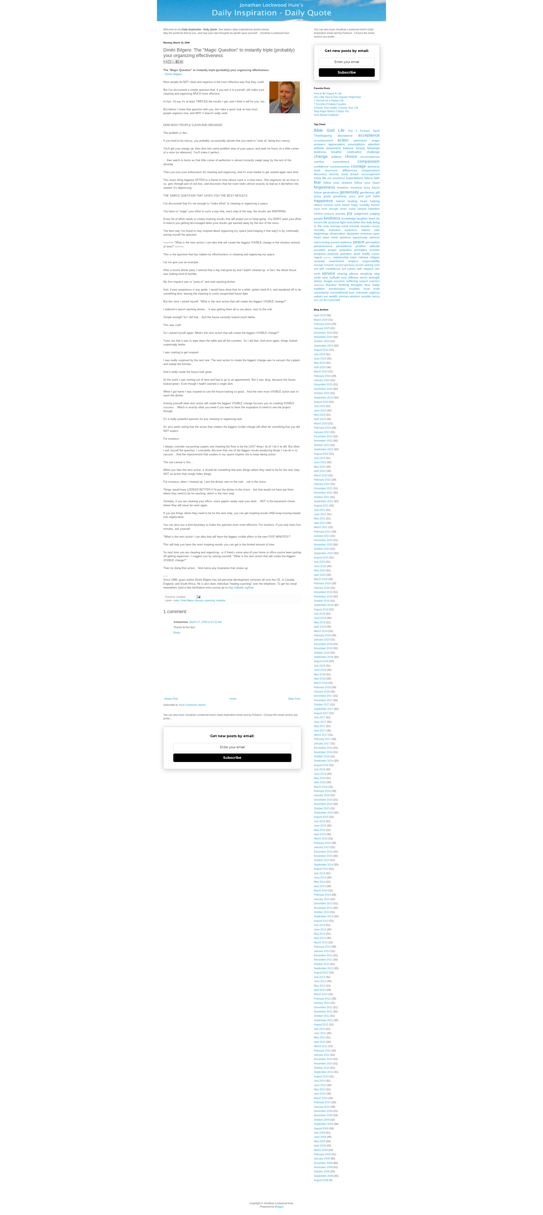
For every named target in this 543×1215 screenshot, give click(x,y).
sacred (339, 265)
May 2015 (319, 830)
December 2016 (323, 747)
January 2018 (322, 691)
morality (319, 230)
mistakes (366, 226)
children (336, 156)
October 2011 (321, 1015)
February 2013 (322, 946)
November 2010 (323, 1063)
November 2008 (323, 1167)
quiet (357, 253)
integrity (362, 208)
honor (346, 205)
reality (366, 253)
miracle (354, 226)
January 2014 (322, 899)
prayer (332, 250)
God (330, 130)
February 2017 (322, 739)
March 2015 (321, 838)
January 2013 (322, 951)
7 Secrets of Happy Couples (330, 104)
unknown (362, 292)
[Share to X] (173, 62)
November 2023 (323, 388)
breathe (336, 152)
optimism (374, 237)
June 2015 (320, 825)
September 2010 (323, 1072)
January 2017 (322, 743)
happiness (323, 201)
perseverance (323, 246)
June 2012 (320, 981)
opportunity (360, 237)
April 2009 (320, 1145)
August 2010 (321, 1076)
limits (350, 222)
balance (348, 148)
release (363, 257)
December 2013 (323, 903)
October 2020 (322, 548)
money (376, 226)
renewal (319, 261)
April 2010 (320, 1093)
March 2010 (321, 1098)
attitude (319, 148)
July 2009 (319, 1132)
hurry (317, 208)
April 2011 (320, 1041)
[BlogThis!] (169, 62)
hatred (340, 201)
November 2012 (323, 959)
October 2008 (322, 1171)
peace (358, 242)
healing (352, 201)
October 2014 (322, 860)
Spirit (376, 130)
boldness (320, 152)
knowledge (348, 218)
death (317, 170)
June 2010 (320, 1085)
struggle (328, 281)
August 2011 (321, 1024)
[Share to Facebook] (177, 62)
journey (341, 213)
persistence (344, 246)
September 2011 (323, 1020)
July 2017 (319, 717)
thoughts (356, 285)
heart (363, 201)
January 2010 (322, 1106)
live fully (366, 222)
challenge (373, 152)
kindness (332, 218)
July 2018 (319, 665)
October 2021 (322, 497)
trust (367, 288)
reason (376, 253)
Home (233, 698)
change (321, 156)
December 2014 (323, 851)
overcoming (322, 242)
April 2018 (320, 678)
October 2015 (322, 808)
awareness (333, 148)
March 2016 (321, 786)
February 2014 (322, 894)
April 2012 (320, 989)
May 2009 (319, 1141)
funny (367, 187)
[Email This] (165, 62)
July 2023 (319, 406)
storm (363, 277)
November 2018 (323, 648)
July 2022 (319, 458)
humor (375, 205)
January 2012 (322, 1002)
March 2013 (321, 942)
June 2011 (320, 1033)
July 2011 (319, 1029)
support (363, 281)
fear (317, 182)
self (316, 268)
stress (318, 281)
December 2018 (323, 644)
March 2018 (321, 682)
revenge (318, 265)
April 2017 (320, 730)
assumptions (356, 144)
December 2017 (323, 695)
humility (365, 205)
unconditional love (342, 292)
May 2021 (319, 518)
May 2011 (319, 1037)
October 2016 (322, 756)
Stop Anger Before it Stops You (331, 111)
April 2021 (320, 523)
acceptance (369, 135)
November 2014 (323, 855)
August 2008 (321, 1180)
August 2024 (321, 349)
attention (374, 144)
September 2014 (323, 864)
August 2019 (321, 609)
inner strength (330, 208)
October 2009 (322, 1119)
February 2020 (322, 583)
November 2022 (323, 440)
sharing (342, 273)
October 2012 (322, 964)
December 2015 (323, 799)
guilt (368, 196)
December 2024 (323, 332)
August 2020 (321, 557)
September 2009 (323, 1124)
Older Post (294, 698)
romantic (329, 265)
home (337, 205)
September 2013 (323, 916)
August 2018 (321, 661)
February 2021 (322, 531)
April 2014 (320, 886)
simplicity (220, 600)
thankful (331, 285)
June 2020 (320, 566)
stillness (353, 277)
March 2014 (321, 890)
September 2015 (323, 812)
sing (377, 273)
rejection (327, 257)
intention (374, 208)
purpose (333, 253)
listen (356, 222)
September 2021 (323, 501)
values (318, 296)
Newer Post (171, 698)
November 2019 (323, 596)
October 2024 (322, 341)
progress (320, 253)
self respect (365, 268)
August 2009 (321, 1128)
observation (337, 233)
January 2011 (322, 1054)
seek (377, 265)
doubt (344, 174)
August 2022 (321, 453)
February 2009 (322, 1154)
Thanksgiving (323, 135)
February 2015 (322, 843)
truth (377, 288)
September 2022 (323, 449)
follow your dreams (337, 182)
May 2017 (319, 726)
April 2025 (320, 315)
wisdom (355, 296)
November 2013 (323, 907)
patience (346, 242)
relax (353, 257)
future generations (326, 192)
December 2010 (323, 1059)
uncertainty (321, 292)
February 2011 (322, 1050)
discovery (320, 174)
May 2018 (319, 674)
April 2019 (320, 626)
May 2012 (319, 985)
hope (354, 205)
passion (335, 242)
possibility (319, 250)
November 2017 (323, 700)
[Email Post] (197, 597)
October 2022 (322, 445)
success (339, 281)
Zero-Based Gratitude (326, 114)
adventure (360, 140)
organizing (209, 600)
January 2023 (322, 432)
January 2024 (322, 380)
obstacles (353, 233)
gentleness (367, 192)
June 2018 (320, 669)
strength (374, 277)
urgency (374, 292)
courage (358, 166)
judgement (361, 213)
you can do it (321, 300)
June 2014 (320, 877)
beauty (360, 148)
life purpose (331, 222)
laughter (362, 218)
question (346, 253)
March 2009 (321, 1150)
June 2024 (320, 358)
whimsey (344, 296)
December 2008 (323, 1163)
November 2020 (323, 544)
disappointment (371, 170)
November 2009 (323, 1115)
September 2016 (323, 760)
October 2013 (322, 912)
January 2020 (322, 587)
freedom (342, 187)
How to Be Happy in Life (328, 93)
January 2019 (322, 639)
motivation (335, 230)
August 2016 (321, 765)
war (326, 296)
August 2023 (321, 401)
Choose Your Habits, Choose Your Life (336, 107)
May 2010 (319, 1089)
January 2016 (322, 795)
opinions (345, 237)
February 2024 (322, 376)
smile (317, 277)
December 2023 (323, 384)
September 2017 (323, 708)
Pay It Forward (359, 130)
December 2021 (323, 488)
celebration (354, 152)
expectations (354, 178)
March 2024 (321, 371)
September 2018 (323, 657)
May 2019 (319, 622)
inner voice (348, 208)
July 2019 (319, 613)
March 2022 (321, 475)
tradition (319, 288)
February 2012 (322, 998)
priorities (375, 250)
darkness (373, 166)
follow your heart (367, 182)
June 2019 (320, 618)
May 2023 (319, 414)
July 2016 (319, 769)
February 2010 (322, 1102)
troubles (354, 288)
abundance (345, 135)
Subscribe (232, 758)
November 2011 (323, 1011)
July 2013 (319, 925)
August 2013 (321, 920)
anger (376, 140)
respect (353, 261)
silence (353, 273)
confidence (321, 166)
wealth (333, 296)
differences (349, 170)
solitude (334, 277)
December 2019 (323, 592)
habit (376, 196)
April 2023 (320, 419)
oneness (366, 233)
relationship (341, 257)
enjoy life (320, 178)
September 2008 (323, 1175)
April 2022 (320, 471)
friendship (356, 187)
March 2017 (321, 734)
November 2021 (323, 492)
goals (327, 196)
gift (378, 192)
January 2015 (322, 847)
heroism (328, 205)
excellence (339, 178)
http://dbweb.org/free (241, 587)
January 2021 (322, 535)
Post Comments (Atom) (192, 704)
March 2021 (321, 527)
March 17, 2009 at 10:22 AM (205, 622)
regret (318, 257)
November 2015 (323, 804)
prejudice (345, 250)
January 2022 (322, 483)
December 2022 (323, 436)
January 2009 (322, 1158)
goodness (339, 196)
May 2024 (319, 362)
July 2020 (319, 561)
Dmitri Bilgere (173, 74)
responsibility (371, 261)
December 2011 (323, 1007)
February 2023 (322, 427)
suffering (352, 281)
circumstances (370, 156)
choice (351, 156)
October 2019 (322, 600)
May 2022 (319, 466)
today (376, 285)
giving (317, 196)
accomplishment (323, 140)
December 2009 (323, 1111)
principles (360, 250)
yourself (334, 300)
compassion (368, 161)
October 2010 (322, 1067)
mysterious (351, 230)
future (376, 187)
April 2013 (320, 938)
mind (344, 226)
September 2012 (323, 968)
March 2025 (321, 319)
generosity (349, 192)
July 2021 (319, 510)
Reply (177, 632)
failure (368, 178)
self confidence (329, 268)
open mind (330, 237)
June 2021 (320, 514)
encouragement (370, 174)
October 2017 (322, 704)
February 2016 (322, 791)
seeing (368, 265)
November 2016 (323, 752)
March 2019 (321, 631)
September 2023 (323, 397)
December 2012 (323, 955)
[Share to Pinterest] (181, 62)
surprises (374, 281)
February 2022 (322, 479)
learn (372, 218)
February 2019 (322, 635)
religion (375, 257)
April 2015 (320, 834)
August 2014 (321, 868)
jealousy (329, 213)
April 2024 (320, 367)
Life (341, 130)
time (367, 285)
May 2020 (319, 570)
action (342, 140)
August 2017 (321, 713)
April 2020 (320, 574)
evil (329, 178)
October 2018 (322, 652)
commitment (341, 161)
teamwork (319, 285)
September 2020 (323, 553)
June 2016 (320, 773)
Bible (318, 130)
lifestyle (199, 600)
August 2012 (321, 972)
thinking (344, 285)
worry (376, 296)
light (343, 222)
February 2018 (322, 687)
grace (352, 196)
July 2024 (319, 354)
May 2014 (319, 881)
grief (360, 196)
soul (344, 277)
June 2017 (320, 721)
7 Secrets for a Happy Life (329, 100)
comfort (319, 161)
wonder (366, 296)
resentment (336, 261)
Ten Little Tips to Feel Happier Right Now (337, 97)
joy (349, 213)
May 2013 (319, 933)
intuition (318, 213)
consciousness (340, 166)
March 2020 (321, 579)
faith (377, 178)
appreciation (336, 144)
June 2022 (320, 462)
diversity (334, 174)
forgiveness (324, 187)
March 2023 (321, 423)
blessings (373, 148)
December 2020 (323, 540)
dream (354, 174)
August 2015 (321, 816)
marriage (335, 226)
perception (372, 242)
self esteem (348, 268)
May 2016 (319, 778)
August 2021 (321, 505)
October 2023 (322, 393)
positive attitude (368, 246)
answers (319, 144)
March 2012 (321, 994)
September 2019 (323, 605)
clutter (176, 600)
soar (325, 277)
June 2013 (320, 929)
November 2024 (323, 337)
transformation (337, 288)
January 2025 (322, 328)
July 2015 (319, 821)
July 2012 (319, 977)
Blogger (279, 1206)
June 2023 (320, 410)
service (328, 273)
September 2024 (323, 345)
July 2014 (319, 873)
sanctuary (349, 265)
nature (365, 230)
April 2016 (320, 782)
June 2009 (320, 1136)
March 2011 (320, 1046)
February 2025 (322, 324)
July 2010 (319, 1080)
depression (331, 170)
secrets (359, 265)
